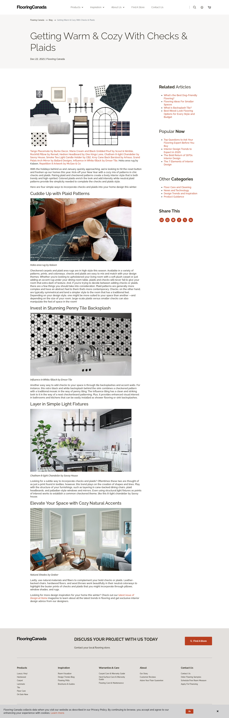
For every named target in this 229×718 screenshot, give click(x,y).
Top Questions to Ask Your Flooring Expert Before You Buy (179, 142)
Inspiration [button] (95, 7)
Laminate (21, 684)
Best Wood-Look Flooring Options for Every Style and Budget (179, 113)
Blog (51, 20)
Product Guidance (174, 196)
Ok (189, 711)
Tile (18, 687)
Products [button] (75, 7)
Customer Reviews (148, 677)
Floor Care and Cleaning (177, 187)
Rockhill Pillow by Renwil (44, 154)
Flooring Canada (37, 20)
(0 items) (209, 7)
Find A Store (200, 641)
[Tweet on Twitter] (185, 220)
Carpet (20, 680)
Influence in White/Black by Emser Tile (95, 160)
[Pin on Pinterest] (173, 220)
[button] (194, 7)
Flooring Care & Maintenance (111, 683)
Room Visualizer (65, 673)
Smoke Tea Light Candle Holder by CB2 (68, 157)
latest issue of (126, 595)
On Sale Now (22, 694)
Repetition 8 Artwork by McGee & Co (60, 163)
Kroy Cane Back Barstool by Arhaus (112, 157)
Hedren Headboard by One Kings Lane (81, 154)
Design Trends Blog (66, 677)
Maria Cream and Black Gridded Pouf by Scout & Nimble (101, 151)
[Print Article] (167, 220)
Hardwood (21, 677)
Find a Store (138, 7)
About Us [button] (116, 7)
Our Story (144, 673)
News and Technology (176, 190)
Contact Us (157, 7)
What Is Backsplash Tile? (178, 107)
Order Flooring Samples (191, 677)
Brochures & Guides (66, 684)
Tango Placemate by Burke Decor (49, 151)
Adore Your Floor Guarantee (151, 680)
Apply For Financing (189, 684)
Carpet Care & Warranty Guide (112, 673)
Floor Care (21, 691)
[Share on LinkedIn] (191, 220)
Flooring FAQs (64, 680)
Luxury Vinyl (22, 673)
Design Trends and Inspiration (180, 193)
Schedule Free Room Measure (193, 680)
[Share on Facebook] (179, 220)
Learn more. (58, 712)
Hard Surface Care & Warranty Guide (112, 678)
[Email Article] (161, 220)
